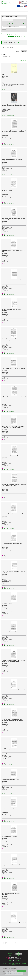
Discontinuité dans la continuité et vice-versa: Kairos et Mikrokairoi (13, 189)
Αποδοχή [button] (22, 971)
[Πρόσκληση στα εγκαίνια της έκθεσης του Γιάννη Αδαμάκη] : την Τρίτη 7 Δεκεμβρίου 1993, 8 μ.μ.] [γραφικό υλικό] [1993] (14, 105)
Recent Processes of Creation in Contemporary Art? (13, 251)
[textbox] (19, 26)
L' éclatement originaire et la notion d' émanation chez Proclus (14, 572)
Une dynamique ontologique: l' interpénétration (14, 808)
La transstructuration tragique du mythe (12, 455)
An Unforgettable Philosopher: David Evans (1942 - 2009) (14, 923)
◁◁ (13, 60)
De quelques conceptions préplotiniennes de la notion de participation (13, 219)
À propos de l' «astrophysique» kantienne (12, 865)
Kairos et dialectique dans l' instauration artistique (12, 160)
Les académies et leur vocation (9, 836)
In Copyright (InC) (10, 115)
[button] (10, 34)
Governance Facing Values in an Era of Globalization (11, 894)
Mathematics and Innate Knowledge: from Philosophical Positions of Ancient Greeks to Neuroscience (12, 720)
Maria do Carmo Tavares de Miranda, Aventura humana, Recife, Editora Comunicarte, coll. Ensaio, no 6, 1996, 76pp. (14, 340)
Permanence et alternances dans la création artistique (12, 280)
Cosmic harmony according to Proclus (11, 748)
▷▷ (25, 60)
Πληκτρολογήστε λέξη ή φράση (9, 16)
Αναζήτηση (10, 36)
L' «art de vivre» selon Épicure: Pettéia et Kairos (13, 368)
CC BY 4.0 (9, 89)
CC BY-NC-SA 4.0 (10, 144)
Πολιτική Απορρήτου (11, 963)
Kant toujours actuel (7, 603)
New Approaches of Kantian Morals (10, 779)
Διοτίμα (3, 74)
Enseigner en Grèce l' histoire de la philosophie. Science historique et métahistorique (13, 661)
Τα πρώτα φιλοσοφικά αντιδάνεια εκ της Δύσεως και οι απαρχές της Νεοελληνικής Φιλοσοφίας (14, 130)
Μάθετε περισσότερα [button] (7, 973)
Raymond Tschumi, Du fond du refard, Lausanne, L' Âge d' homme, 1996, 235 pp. (14, 485)
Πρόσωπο (4, 23)
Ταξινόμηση (3, 54)
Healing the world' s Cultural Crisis (10, 632)
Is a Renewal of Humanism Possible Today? (12, 543)
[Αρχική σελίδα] (9, 2)
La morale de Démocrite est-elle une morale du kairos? (13, 514)
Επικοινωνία (4, 963)
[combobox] (7, 20)
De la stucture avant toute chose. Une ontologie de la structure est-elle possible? (13, 690)
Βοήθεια (24, 36)
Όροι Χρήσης (18, 963)
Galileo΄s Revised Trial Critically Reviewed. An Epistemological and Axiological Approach (13, 427)
